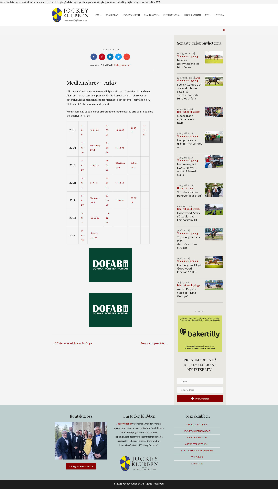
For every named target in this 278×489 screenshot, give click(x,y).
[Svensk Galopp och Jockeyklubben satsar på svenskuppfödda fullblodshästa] (214, 80)
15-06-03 (107, 165)
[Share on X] (118, 56)
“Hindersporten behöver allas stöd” (189, 193)
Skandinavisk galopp (188, 56)
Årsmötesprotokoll (197, 444)
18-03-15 (82, 218)
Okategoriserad (121, 65)
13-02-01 (82, 130)
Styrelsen (197, 463)
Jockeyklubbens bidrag (197, 431)
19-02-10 (82, 235)
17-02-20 (82, 200)
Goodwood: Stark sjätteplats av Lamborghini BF (188, 216)
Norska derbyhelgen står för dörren (188, 63)
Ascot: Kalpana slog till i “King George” (186, 292)
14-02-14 (82, 147)
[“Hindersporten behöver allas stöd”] (214, 189)
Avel (197, 77)
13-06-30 (119, 130)
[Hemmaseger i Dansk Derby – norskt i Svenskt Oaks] (214, 161)
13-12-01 (144, 130)
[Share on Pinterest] (102, 56)
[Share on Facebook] (93, 56)
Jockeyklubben (124, 423)
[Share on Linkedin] (110, 56)
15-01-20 (82, 165)
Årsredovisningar (196, 437)
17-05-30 (107, 200)
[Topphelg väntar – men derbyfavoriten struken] (214, 234)
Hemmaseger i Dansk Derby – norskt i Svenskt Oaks (187, 169)
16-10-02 (107, 183)
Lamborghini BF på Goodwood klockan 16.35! (189, 268)
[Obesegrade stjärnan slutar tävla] (214, 111)
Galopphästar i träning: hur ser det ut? (189, 143)
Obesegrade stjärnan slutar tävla (186, 119)
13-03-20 (107, 130)
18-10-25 (95, 218)
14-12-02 (119, 148)
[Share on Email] (127, 56)
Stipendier (197, 457)
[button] (100, 15)
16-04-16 (94, 183)
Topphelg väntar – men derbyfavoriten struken (188, 242)
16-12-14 (119, 183)
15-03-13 (94, 165)
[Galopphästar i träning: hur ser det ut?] (214, 137)
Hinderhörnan (185, 188)
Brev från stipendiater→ (154, 343)
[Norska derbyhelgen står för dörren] (214, 57)
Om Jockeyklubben (196, 424)
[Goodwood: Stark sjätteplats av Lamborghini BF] (214, 209)
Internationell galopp (188, 111)
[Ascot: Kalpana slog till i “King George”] (214, 284)
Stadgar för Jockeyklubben (197, 450)
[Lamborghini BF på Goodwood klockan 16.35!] (214, 261)
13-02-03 (94, 130)
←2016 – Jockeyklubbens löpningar (72, 343)
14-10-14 (107, 147)
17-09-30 (119, 200)
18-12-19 (107, 218)
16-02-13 (82, 183)
